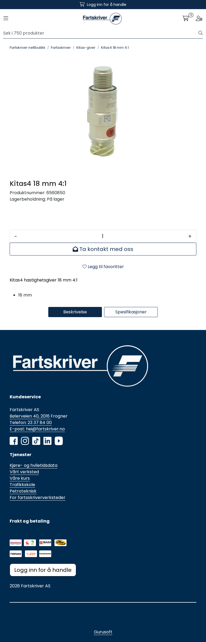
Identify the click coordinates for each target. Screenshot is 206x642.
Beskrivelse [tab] (75, 312)
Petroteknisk (23, 491)
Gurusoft (103, 632)
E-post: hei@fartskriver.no (37, 429)
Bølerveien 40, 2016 (30, 416)
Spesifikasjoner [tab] (131, 312)
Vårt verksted (24, 472)
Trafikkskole (22, 485)
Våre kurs (20, 478)
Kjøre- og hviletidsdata (33, 465)
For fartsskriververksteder (37, 497)
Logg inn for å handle (43, 570)
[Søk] (200, 33)
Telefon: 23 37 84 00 (31, 422)
